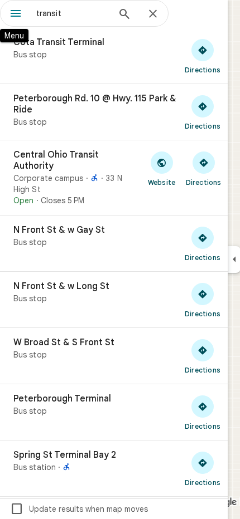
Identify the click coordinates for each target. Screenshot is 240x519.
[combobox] (72, 13)
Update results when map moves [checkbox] (79, 509)
